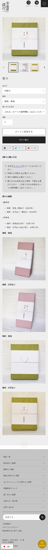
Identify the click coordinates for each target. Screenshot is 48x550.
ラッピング (18, 166)
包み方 (4, 86)
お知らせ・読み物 (10, 501)
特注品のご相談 (9, 463)
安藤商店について (10, 488)
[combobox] (24, 517)
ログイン (28, 6)
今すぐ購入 (24, 140)
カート (37, 6)
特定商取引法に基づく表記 (12, 531)
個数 (4, 117)
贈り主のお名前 (8, 107)
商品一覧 (6, 457)
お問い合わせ (8, 507)
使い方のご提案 (9, 495)
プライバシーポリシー (10, 527)
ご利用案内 (6, 524)
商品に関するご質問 (11, 476)
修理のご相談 (8, 469)
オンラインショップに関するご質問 (17, 482)
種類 (4, 96)
